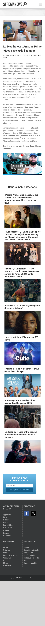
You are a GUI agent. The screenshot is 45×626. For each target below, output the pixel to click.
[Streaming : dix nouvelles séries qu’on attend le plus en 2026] (22, 407)
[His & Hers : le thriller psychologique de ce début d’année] (22, 312)
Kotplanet (7, 566)
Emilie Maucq (10, 55)
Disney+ (6, 520)
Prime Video (8, 525)
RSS (25, 560)
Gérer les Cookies (30, 563)
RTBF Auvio (7, 528)
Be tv (5, 517)
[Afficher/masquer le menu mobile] (41, 4)
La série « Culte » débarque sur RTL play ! (21, 338)
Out (4, 560)
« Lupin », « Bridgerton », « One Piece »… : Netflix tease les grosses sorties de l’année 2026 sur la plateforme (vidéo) (21, 272)
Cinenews (7, 558)
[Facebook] (26, 513)
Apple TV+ (7, 515)
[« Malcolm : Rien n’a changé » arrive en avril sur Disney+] (22, 375)
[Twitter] (33, 513)
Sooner (6, 533)
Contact (27, 547)
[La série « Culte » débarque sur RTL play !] (22, 343)
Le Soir (6, 547)
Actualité (33, 55)
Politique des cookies (32, 558)
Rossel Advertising (10, 555)
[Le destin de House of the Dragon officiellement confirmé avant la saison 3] (22, 441)
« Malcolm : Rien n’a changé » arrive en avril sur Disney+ (21, 370)
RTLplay (6, 530)
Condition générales (31, 550)
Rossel (5, 553)
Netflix (5, 522)
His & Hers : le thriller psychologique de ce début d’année (22, 306)
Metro (5, 563)
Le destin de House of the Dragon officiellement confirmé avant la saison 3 (20, 435)
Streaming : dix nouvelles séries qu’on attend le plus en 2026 (19, 401)
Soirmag (6, 550)
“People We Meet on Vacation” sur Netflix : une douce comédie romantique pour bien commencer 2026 (21, 199)
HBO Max (7, 536)
